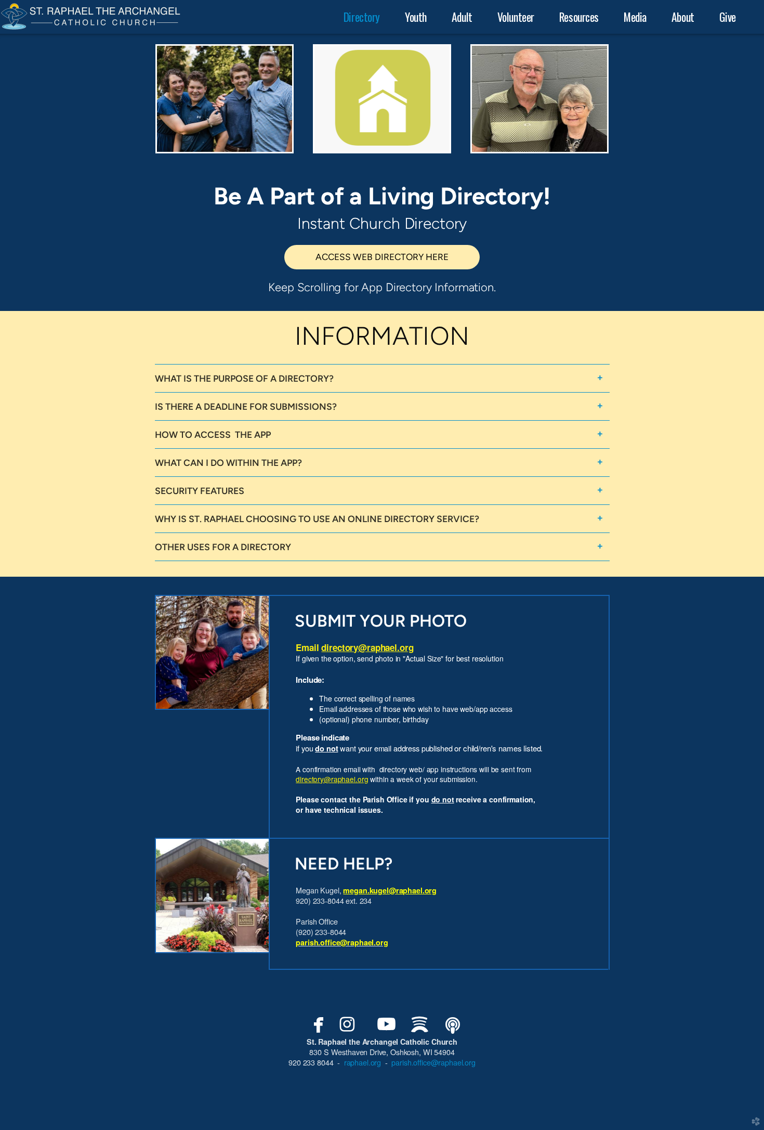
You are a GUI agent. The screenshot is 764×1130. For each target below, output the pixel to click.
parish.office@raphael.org (342, 942)
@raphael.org (367, 647)
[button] (382, 257)
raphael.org (362, 1062)
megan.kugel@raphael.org (390, 890)
